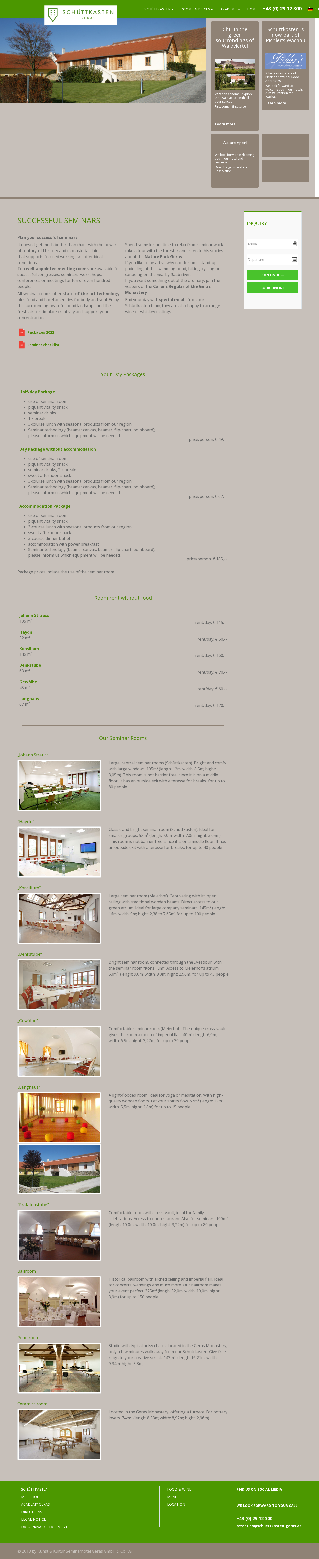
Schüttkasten (157, 9)
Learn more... (227, 124)
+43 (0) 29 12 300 (282, 8)
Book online (272, 287)
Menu (172, 1496)
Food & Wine (179, 1489)
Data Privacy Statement (44, 1526)
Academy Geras (35, 1504)
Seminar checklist (43, 344)
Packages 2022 (40, 332)
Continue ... (272, 275)
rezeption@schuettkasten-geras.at (269, 1525)
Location (176, 1504)
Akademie (229, 9)
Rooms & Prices (195, 9)
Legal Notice (33, 1519)
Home (252, 9)
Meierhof (30, 1496)
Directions (31, 1511)
